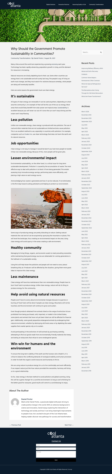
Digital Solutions (50, 5)
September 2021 (86, 261)
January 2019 (85, 367)
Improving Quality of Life (79, 5)
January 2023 (85, 214)
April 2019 (84, 357)
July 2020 (84, 308)
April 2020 (84, 318)
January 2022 (85, 248)
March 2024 (85, 171)
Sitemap (70, 469)
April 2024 (84, 168)
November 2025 (86, 118)
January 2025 (85, 141)
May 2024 (84, 165)
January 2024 (85, 178)
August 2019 (85, 344)
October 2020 (85, 298)
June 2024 (84, 161)
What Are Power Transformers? (91, 96)
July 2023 (84, 195)
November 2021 (86, 254)
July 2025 (84, 125)
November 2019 (86, 334)
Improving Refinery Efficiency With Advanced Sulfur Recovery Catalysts (92, 71)
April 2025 (84, 131)
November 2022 (86, 221)
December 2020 (86, 291)
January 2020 (85, 327)
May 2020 (84, 314)
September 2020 (86, 301)
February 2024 (86, 175)
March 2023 (85, 208)
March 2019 (85, 361)
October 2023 (85, 185)
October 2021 (85, 258)
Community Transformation (96, 5)
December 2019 (86, 331)
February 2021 (85, 284)
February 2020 (86, 324)
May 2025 (84, 128)
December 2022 (86, 218)
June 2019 (84, 351)
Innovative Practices (63, 5)
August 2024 (85, 155)
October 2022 (85, 225)
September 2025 (86, 121)
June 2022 (84, 231)
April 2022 (84, 238)
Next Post (69, 425)
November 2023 (86, 181)
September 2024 (86, 151)
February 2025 (85, 138)
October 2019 (85, 337)
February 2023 (85, 211)
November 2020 (86, 294)
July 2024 (84, 158)
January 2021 (85, 288)
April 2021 (84, 278)
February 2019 (85, 364)
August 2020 (85, 304)
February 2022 (85, 244)
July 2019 (84, 347)
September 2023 (86, 188)
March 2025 (85, 135)
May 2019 (84, 354)
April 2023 (84, 205)
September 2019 (86, 341)
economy (54, 64)
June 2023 (84, 198)
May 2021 (84, 274)
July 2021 (84, 268)
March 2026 (85, 112)
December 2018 (86, 371)
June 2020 (84, 311)
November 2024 (86, 145)
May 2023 (84, 201)
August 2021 (85, 264)
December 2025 (86, 115)
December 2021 (86, 251)
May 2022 (84, 234)
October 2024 (85, 148)
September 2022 (86, 228)
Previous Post (15, 425)
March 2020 (85, 321)
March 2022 (85, 241)
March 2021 (85, 281)
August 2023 (85, 191)
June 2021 (84, 271)
